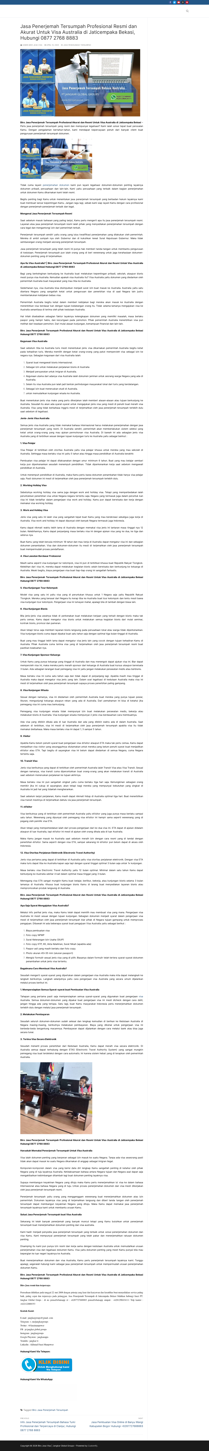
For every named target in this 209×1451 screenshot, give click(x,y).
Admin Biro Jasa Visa (32, 45)
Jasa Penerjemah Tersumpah (77, 45)
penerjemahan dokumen (56, 185)
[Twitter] (174, 2)
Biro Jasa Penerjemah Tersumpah (50, 1410)
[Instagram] (182, 2)
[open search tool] (187, 11)
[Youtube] (178, 2)
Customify (92, 1445)
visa (141, 996)
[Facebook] (170, 2)
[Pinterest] (187, 2)
